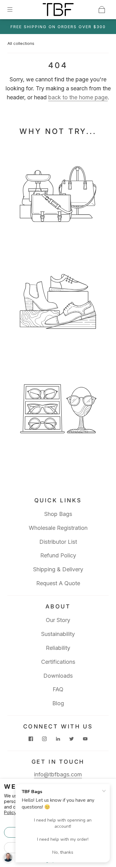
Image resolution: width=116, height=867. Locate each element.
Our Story (58, 620)
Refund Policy (58, 555)
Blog (58, 703)
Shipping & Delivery (58, 569)
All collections (20, 43)
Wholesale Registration (58, 528)
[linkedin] (58, 738)
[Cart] (102, 9)
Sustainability (58, 634)
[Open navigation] (14, 9)
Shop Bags (58, 514)
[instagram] (44, 738)
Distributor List (58, 542)
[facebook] (31, 738)
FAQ (58, 689)
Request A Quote (58, 583)
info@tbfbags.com (58, 774)
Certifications (58, 662)
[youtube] (85, 738)
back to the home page (78, 97)
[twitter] (72, 738)
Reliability (58, 648)
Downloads (58, 675)
